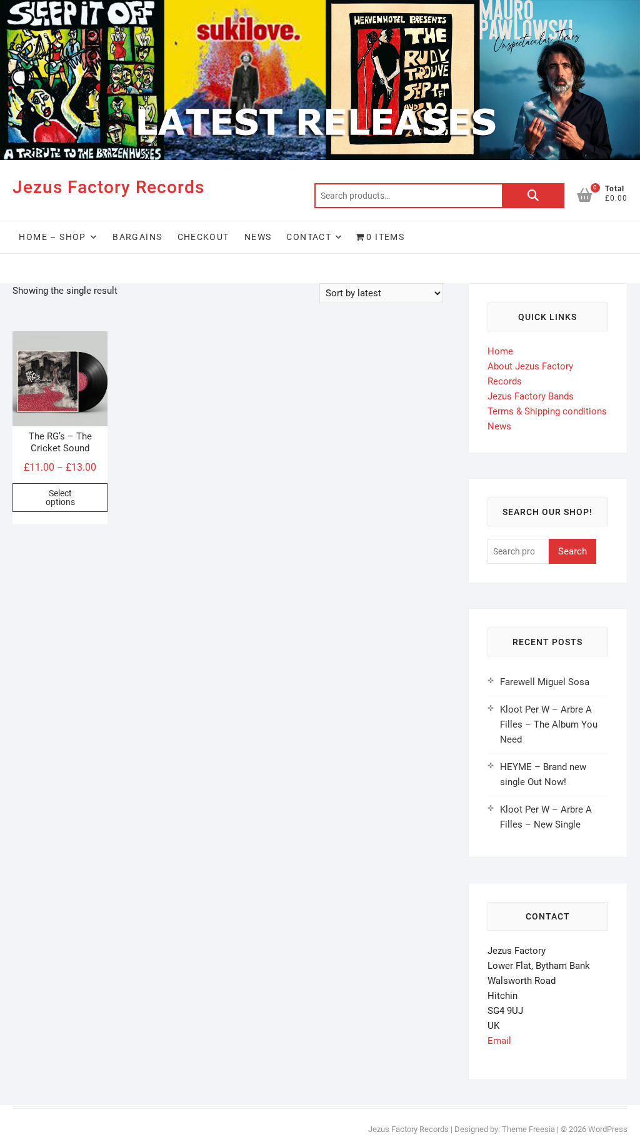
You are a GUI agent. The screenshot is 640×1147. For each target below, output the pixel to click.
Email (499, 1040)
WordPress (608, 1129)
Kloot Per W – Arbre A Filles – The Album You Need (549, 724)
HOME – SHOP (52, 237)
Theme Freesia (528, 1129)
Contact (308, 237)
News (258, 237)
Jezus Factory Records (108, 187)
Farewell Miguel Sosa (544, 682)
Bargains (137, 237)
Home (500, 351)
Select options (60, 497)
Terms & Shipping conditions (547, 411)
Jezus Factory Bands (531, 396)
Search (533, 195)
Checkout (203, 237)
